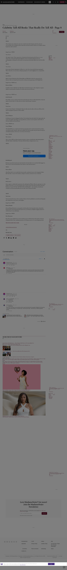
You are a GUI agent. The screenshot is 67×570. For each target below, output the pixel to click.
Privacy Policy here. (23, 564)
